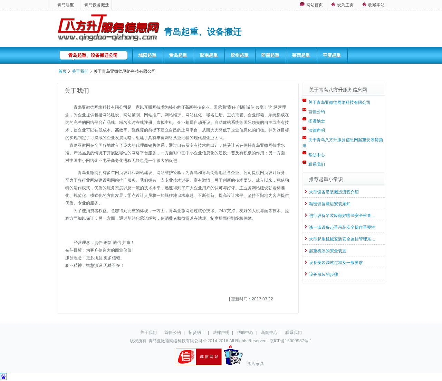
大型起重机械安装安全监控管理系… (342, 239)
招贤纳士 (316, 121)
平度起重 (332, 55)
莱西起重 (301, 55)
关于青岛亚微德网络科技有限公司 (339, 102)
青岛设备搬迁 (96, 4)
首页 (62, 71)
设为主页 (345, 4)
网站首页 (314, 4)
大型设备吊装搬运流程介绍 (334, 192)
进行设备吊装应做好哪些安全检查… (342, 215)
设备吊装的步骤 (323, 274)
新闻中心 (269, 332)
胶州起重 (240, 55)
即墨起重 (270, 55)
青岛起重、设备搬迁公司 (93, 55)
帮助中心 (316, 155)
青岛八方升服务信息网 (109, 29)
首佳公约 (316, 111)
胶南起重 (209, 55)
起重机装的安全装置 (327, 250)
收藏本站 (376, 4)
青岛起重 (65, 4)
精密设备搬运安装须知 (329, 203)
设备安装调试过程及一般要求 (336, 262)
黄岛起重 (178, 55)
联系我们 (316, 164)
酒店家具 (255, 363)
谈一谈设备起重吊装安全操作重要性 (342, 227)
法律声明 (316, 130)
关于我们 (80, 71)
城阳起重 (147, 55)
